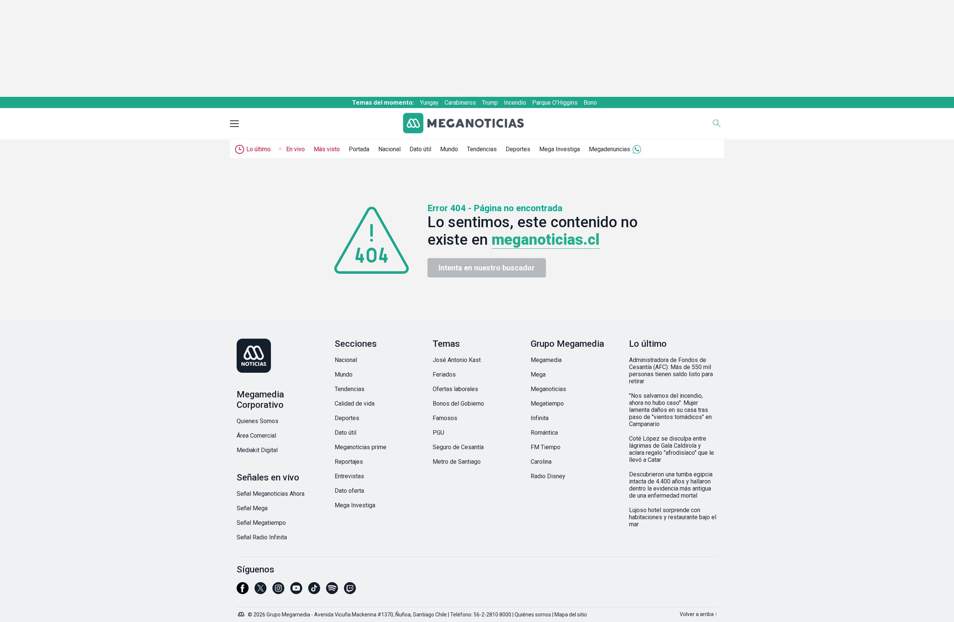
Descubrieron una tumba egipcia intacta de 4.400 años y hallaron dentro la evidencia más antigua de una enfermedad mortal (671, 485)
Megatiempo (547, 403)
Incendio (515, 102)
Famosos (445, 418)
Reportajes (349, 461)
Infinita (540, 418)
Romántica (544, 432)
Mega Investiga (559, 149)
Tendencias (482, 149)
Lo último (258, 149)
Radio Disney (548, 476)
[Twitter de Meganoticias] (260, 591)
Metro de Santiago (457, 461)
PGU (438, 432)
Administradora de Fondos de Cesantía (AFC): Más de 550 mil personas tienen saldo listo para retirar (671, 370)
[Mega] (242, 612)
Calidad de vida (355, 403)
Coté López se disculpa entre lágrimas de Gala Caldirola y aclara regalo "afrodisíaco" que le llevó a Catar (671, 449)
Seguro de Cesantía (458, 447)
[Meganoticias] (469, 123)
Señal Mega (252, 508)
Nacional (389, 149)
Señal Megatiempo (261, 522)
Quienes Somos (257, 421)
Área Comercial (256, 435)
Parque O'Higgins (555, 102)
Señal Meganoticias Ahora (270, 493)
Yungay (429, 102)
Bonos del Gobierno (458, 403)
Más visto (327, 149)
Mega (538, 374)
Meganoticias (548, 389)
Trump (490, 102)
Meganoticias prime (360, 447)
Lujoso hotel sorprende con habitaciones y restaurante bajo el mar (672, 517)
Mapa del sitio (571, 615)
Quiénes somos (533, 615)
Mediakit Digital (257, 450)
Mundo (449, 149)
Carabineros (460, 102)
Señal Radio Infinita (262, 537)
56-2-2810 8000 (492, 615)
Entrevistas (349, 476)
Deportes (518, 149)
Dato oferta (349, 490)
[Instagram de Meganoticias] (278, 591)
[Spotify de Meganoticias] (332, 591)
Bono (590, 102)
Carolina (541, 461)
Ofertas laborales (455, 389)
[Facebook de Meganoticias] (243, 591)
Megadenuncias (609, 149)
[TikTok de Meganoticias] (314, 591)
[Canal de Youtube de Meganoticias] (296, 591)
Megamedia (546, 360)
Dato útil (420, 149)
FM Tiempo (545, 447)
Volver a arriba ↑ (698, 614)
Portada (359, 149)
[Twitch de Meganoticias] (350, 591)
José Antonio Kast (457, 360)
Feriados (444, 374)
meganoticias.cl (546, 239)
